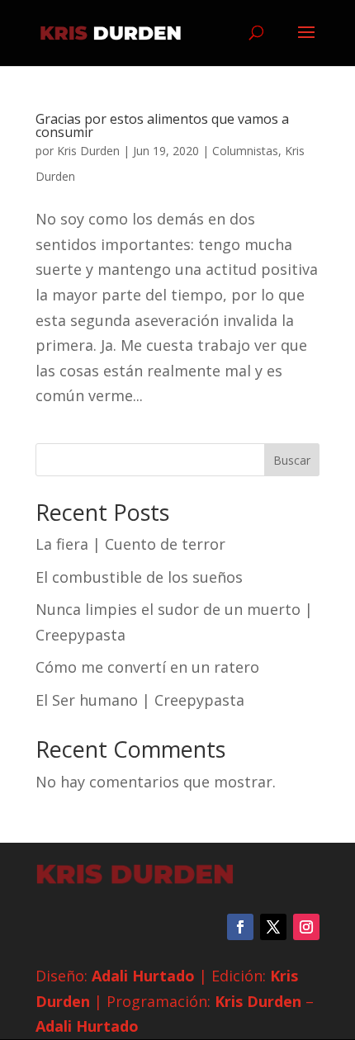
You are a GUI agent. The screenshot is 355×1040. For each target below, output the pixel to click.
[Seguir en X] (273, 927)
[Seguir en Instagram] (306, 927)
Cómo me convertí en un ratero (147, 667)
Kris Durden (88, 150)
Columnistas (245, 150)
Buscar (291, 460)
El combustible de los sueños (139, 577)
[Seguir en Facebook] (240, 927)
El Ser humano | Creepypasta (140, 700)
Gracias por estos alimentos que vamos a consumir (162, 125)
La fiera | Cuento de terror (130, 544)
